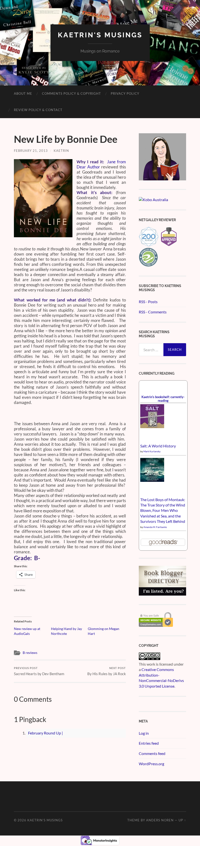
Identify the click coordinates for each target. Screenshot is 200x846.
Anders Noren (160, 820)
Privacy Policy (125, 93)
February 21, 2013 (31, 151)
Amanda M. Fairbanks (155, 527)
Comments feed (152, 753)
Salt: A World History (158, 446)
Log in (144, 733)
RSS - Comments (153, 312)
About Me (23, 93)
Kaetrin (61, 151)
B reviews (30, 653)
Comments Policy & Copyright (71, 93)
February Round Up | (45, 733)
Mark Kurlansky (151, 451)
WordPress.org (151, 763)
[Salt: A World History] (152, 426)
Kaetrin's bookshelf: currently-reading (163, 398)
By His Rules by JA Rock (106, 671)
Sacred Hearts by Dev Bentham (39, 671)
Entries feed (149, 743)
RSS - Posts (148, 301)
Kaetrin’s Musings (45, 820)
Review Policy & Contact (38, 110)
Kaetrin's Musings (100, 35)
